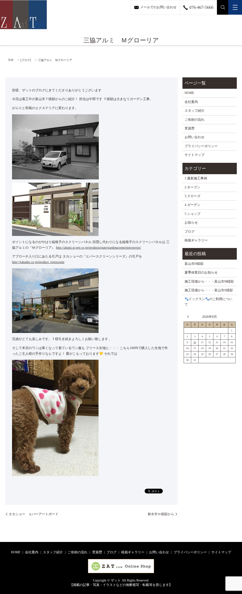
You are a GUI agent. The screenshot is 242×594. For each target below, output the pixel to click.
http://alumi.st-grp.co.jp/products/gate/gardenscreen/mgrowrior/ (98, 247)
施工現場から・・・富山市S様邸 (209, 290)
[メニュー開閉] (235, 7)
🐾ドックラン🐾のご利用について (208, 301)
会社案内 (191, 102)
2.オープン (192, 187)
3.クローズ (192, 196)
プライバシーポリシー (201, 146)
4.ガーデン (192, 205)
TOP (10, 60)
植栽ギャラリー (196, 240)
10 (195, 342)
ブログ (26, 60)
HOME (189, 93)
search (223, 7)
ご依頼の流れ (194, 119)
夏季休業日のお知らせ (201, 272)
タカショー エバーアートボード (33, 514)
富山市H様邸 (194, 264)
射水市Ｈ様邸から (161, 514)
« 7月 (189, 317)
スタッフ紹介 (194, 110)
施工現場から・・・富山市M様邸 (209, 281)
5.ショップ (192, 214)
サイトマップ (194, 155)
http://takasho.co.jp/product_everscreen (38, 262)
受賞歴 (189, 128)
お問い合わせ (194, 137)
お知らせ (191, 222)
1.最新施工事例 (196, 178)
